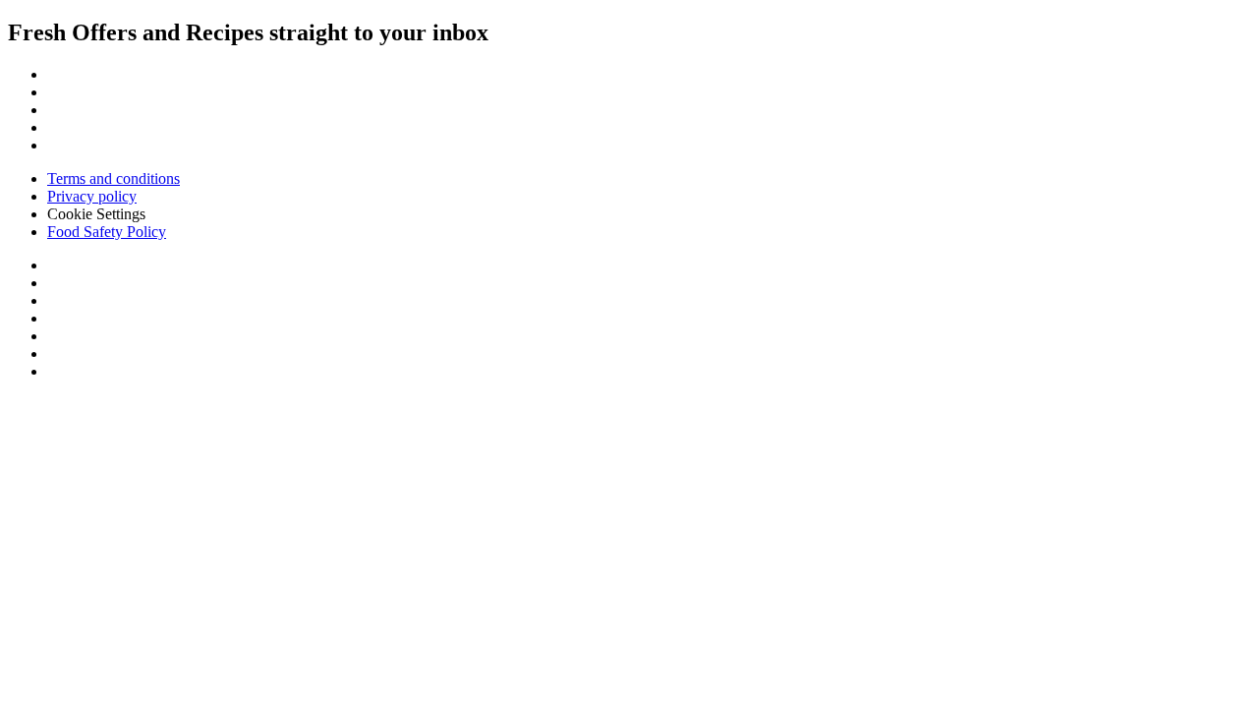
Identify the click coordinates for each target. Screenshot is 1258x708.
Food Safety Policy (106, 231)
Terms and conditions (113, 178)
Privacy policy (92, 196)
